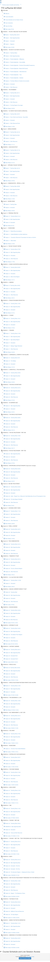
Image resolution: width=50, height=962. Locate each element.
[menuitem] (1, 3)
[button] (1, 1)
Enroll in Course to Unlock (25, 958)
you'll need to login (30, 956)
